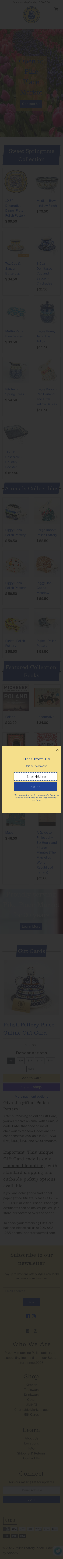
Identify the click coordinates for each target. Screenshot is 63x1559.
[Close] (57, 750)
